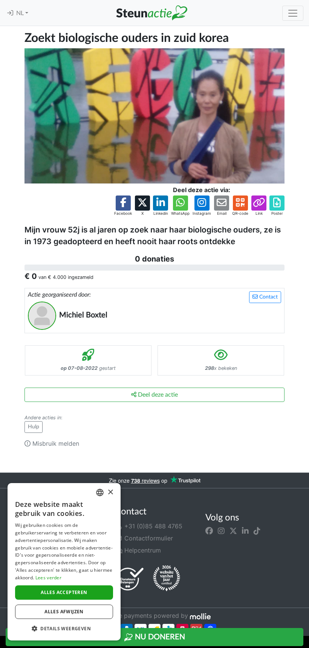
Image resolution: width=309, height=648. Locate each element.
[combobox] (100, 492)
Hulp (33, 426)
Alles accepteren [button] (64, 592)
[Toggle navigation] (292, 13)
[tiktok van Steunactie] (257, 530)
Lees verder (48, 577)
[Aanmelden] (10, 13)
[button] (123, 205)
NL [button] (20, 13)
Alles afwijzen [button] (64, 611)
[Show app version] (303, 642)
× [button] (110, 492)
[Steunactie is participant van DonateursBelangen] (130, 578)
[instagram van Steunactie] (221, 530)
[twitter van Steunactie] (233, 530)
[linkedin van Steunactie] (245, 530)
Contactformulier (147, 538)
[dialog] (64, 561)
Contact (268, 297)
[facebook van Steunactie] (209, 530)
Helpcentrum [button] (141, 550)
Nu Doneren (159, 637)
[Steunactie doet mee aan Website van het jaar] (166, 578)
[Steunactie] (151, 13)
